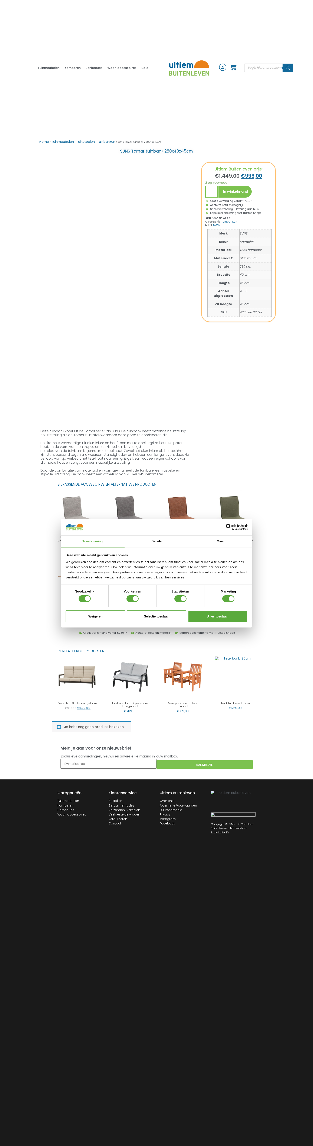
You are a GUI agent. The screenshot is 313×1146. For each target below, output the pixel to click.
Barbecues (94, 68)
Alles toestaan (217, 616)
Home (44, 141)
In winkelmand (235, 191)
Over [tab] (220, 541)
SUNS (216, 225)
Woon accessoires (121, 68)
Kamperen (73, 68)
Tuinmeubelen (48, 68)
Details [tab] (156, 541)
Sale (144, 68)
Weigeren (95, 616)
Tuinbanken (106, 141)
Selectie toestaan (156, 616)
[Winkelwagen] (233, 68)
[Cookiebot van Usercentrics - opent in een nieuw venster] (229, 527)
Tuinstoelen (85, 141)
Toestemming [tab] (92, 541)
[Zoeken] (288, 68)
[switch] (132, 598)
